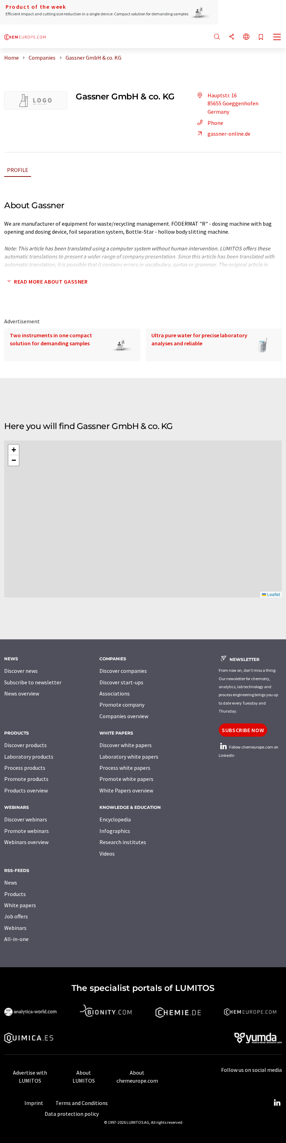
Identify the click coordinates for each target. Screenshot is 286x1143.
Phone (215, 122)
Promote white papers (126, 778)
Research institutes (122, 842)
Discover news (21, 670)
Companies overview (123, 716)
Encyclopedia (115, 819)
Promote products (26, 778)
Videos (107, 853)
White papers (20, 905)
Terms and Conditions (81, 1102)
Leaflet (273, 594)
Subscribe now (243, 730)
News (10, 882)
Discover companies (123, 670)
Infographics (114, 830)
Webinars (15, 927)
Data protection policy (72, 1113)
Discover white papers (125, 745)
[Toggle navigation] (277, 37)
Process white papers (124, 767)
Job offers (16, 916)
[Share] (231, 37)
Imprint (33, 1102)
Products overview (26, 790)
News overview (21, 693)
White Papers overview (126, 790)
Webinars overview (26, 842)
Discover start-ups (121, 682)
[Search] (217, 37)
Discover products (25, 745)
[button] (13, 450)
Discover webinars (25, 819)
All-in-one (16, 938)
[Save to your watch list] (261, 37)
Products (15, 893)
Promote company (121, 704)
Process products (24, 767)
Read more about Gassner (51, 281)
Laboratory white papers (128, 756)
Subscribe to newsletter (32, 682)
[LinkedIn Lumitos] (277, 1102)
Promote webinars (26, 830)
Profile (17, 169)
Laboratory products (28, 756)
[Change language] (246, 37)
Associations (114, 693)
